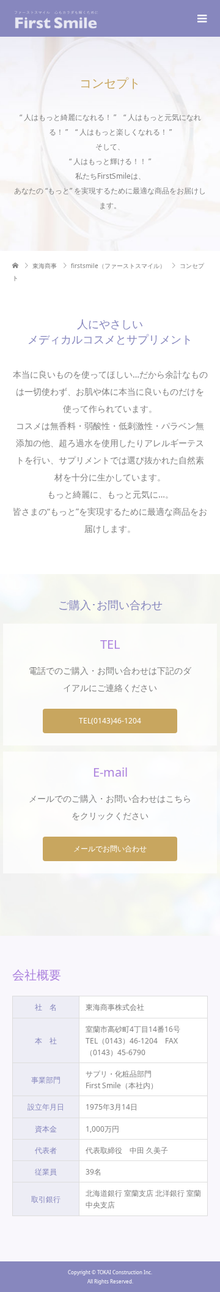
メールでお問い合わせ (110, 848)
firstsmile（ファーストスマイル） (118, 265)
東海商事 (44, 265)
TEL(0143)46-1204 (110, 720)
